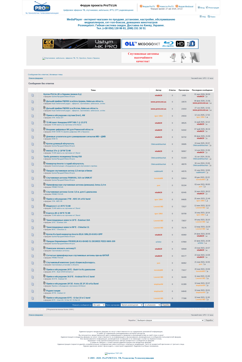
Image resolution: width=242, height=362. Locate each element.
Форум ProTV (148, 6)
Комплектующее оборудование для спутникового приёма (74, 166)
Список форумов (36, 78)
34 (205, 309)
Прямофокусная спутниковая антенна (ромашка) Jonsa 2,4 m (76, 185)
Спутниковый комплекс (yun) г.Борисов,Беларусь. (70, 262)
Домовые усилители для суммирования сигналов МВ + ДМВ (76, 136)
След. (211, 309)
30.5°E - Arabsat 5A (59, 279)
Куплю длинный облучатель (60, 144)
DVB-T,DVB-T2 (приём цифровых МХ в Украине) (70, 132)
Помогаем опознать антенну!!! (61, 248)
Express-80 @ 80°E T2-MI (58, 213)
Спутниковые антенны (60, 251)
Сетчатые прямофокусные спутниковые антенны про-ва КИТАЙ (77, 255)
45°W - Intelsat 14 (58, 293)
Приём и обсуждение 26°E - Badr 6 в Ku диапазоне (70, 269)
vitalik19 (158, 95)
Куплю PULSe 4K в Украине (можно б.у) (62, 94)
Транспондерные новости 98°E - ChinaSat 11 (67, 227)
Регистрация (213, 8)
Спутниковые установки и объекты (65, 265)
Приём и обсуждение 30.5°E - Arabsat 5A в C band (70, 276)
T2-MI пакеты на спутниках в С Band (66, 153)
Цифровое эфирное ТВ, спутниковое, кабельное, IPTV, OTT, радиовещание (98, 10)
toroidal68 (158, 178)
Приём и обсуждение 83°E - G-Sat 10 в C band (68, 298)
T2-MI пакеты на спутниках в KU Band (66, 125)
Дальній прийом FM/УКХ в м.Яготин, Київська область (72, 108)
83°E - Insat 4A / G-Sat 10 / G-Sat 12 (66, 300)
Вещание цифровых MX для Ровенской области (69, 129)
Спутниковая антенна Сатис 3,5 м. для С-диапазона (71, 192)
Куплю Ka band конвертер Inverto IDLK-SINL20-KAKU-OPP (74, 234)
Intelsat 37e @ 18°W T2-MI (58, 151)
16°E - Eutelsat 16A (59, 222)
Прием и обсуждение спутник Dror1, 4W (65, 115)
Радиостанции (53, 291)
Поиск (212, 17)
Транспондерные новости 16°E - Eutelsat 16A (68, 220)
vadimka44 (158, 171)
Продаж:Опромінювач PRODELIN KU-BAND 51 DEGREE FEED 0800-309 (80, 241)
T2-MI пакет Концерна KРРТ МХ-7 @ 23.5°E (66, 122)
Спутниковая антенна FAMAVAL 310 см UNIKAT (69, 178)
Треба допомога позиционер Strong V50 (62, 156)
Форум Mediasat (185, 6)
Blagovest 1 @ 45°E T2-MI (58, 206)
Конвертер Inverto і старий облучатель (65, 164)
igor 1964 (158, 116)
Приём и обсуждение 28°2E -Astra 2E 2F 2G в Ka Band (72, 284)
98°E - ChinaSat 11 (59, 229)
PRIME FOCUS (57, 187)
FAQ (204, 17)
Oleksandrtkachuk (158, 144)
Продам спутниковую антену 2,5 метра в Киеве (69, 171)
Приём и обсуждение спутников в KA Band (68, 286)
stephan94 (158, 284)
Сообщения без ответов (38, 75)
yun (158, 185)
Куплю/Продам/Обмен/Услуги (63, 96)
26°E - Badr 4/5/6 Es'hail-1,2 (62, 272)
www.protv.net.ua (158, 102)
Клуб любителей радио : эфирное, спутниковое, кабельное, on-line (78, 103)
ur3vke (158, 242)
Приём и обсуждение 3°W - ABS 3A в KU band (68, 199)
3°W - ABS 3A (57, 201)
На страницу (182, 309)
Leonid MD (158, 207)
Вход (202, 8)
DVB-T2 (55, 139)
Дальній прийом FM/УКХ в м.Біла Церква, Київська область (74, 101)
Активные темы (56, 75)
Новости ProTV (166, 6)
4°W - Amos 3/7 (57, 118)
